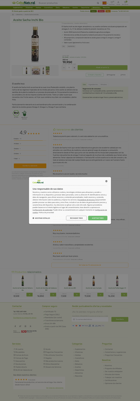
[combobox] (106, 181)
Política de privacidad (46, 212)
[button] (41, 218)
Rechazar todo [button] (76, 218)
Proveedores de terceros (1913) (88, 200)
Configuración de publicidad (42, 210)
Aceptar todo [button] (98, 218)
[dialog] (70, 200)
